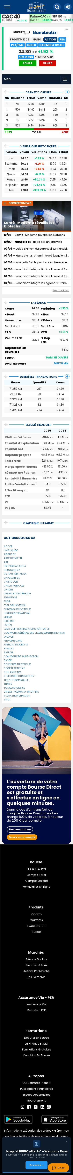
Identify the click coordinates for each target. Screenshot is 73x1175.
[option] (40, 18)
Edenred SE (10, 597)
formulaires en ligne (36, 887)
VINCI (7, 699)
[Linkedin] (42, 1107)
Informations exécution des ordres (27, 1131)
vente (47, 63)
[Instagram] (22, 1107)
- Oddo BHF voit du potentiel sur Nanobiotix (38, 249)
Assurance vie (36, 1004)
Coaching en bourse (36, 1055)
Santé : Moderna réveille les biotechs (29, 224)
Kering (8, 617)
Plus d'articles (61, 290)
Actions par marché (36, 971)
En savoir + (36, 1165)
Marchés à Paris (36, 965)
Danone (8, 589)
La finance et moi (36, 1044)
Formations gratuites (36, 1049)
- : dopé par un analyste (33, 242)
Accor (8, 546)
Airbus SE (10, 554)
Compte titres (37, 875)
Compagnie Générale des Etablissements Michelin (34, 632)
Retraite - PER (36, 1010)
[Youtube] (49, 1107)
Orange (8, 636)
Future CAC (38, 16)
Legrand (9, 621)
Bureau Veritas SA (15, 574)
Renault (9, 648)
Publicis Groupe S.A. (16, 644)
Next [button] (71, 18)
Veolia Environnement (17, 695)
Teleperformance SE (16, 680)
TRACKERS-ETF (36, 926)
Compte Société (36, 881)
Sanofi (8, 660)
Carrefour (11, 581)
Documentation (20, 829)
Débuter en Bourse (36, 1038)
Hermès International (17, 613)
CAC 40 (11, 16)
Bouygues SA (12, 570)
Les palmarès (36, 977)
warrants (36, 920)
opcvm (36, 914)
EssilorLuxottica (15, 605)
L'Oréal (8, 625)
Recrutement (36, 1101)
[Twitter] (35, 1106)
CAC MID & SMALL (51, 45)
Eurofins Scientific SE (17, 609)
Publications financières (36, 1089)
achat (28, 63)
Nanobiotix (45, 33)
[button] (57, 6)
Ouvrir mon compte (22, 837)
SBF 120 (57, 16)
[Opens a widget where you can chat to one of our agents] (58, 1168)
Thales (8, 684)
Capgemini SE (12, 577)
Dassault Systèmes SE (17, 593)
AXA (6, 562)
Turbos (36, 932)
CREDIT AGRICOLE (14, 585)
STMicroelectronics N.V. (19, 676)
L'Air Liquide (11, 550)
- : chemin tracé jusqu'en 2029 (38, 256)
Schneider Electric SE (17, 664)
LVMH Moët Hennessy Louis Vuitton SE (26, 629)
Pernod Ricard (13, 640)
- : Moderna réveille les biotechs (34, 235)
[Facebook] (29, 1107)
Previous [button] (31, 18)
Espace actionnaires (36, 1095)
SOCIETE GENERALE (14, 668)
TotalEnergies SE (14, 687)
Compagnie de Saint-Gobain (21, 656)
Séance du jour (36, 959)
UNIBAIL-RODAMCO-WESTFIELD (21, 691)
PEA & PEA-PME (37, 869)
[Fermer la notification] (66, 1141)
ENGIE (7, 601)
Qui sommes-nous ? (36, 1083)
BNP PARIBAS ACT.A (15, 566)
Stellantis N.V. (12, 672)
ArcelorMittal (13, 558)
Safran (8, 652)
